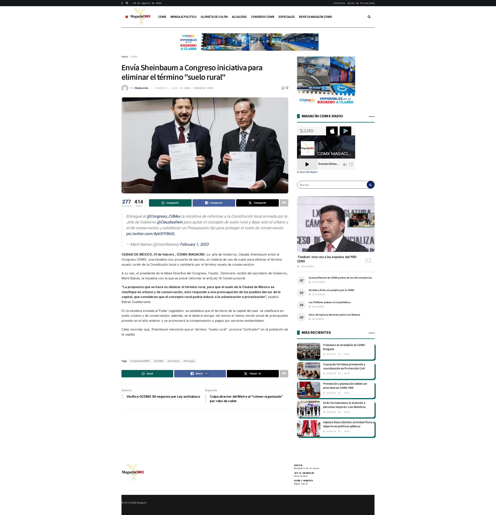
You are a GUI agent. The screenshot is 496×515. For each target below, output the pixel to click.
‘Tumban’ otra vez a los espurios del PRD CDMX (326, 259)
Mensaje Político (183, 16)
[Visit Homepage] (140, 17)
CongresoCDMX (140, 361)
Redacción (141, 88)
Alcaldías (239, 16)
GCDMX (158, 361)
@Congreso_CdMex (163, 216)
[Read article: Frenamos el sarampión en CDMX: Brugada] (308, 351)
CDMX (162, 16)
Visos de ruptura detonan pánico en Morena (334, 314)
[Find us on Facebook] (122, 3)
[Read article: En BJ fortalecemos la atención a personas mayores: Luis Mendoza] (308, 409)
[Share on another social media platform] (284, 203)
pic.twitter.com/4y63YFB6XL (150, 233)
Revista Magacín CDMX (315, 16)
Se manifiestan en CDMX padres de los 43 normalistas (340, 277)
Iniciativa (173, 361)
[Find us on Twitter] (127, 3)
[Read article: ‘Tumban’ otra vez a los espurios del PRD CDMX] (336, 224)
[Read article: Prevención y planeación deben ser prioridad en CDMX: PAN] (308, 390)
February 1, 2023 (194, 244)
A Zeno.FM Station (307, 172)
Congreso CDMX (262, 16)
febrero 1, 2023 (166, 88)
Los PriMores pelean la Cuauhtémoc (330, 302)
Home (124, 56)
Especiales (287, 16)
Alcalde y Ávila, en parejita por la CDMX (331, 290)
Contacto (339, 3)
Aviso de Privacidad (361, 3)
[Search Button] (369, 16)
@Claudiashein (170, 222)
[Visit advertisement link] (248, 45)
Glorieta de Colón (214, 16)
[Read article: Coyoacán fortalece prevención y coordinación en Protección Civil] (308, 370)
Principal (189, 361)
